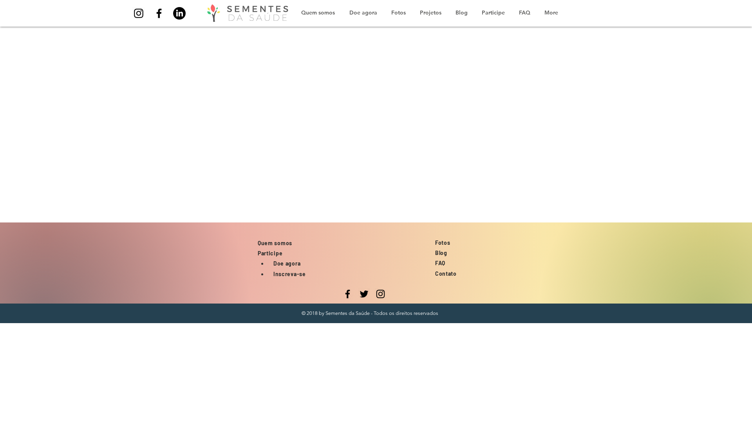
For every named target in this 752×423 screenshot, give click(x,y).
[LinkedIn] (179, 13)
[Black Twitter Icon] (364, 294)
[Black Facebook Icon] (159, 13)
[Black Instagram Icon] (138, 13)
